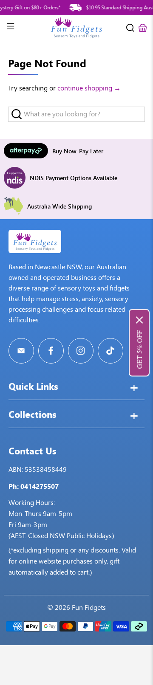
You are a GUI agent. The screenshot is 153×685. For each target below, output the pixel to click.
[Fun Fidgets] (76, 27)
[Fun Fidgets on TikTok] (110, 351)
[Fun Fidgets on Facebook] (51, 351)
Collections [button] (32, 415)
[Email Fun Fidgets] (21, 351)
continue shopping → (89, 88)
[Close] (139, 319)
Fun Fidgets (89, 607)
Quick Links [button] (33, 387)
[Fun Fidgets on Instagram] (81, 351)
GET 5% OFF (139, 349)
